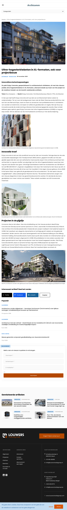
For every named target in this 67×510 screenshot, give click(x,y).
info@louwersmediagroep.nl (54, 462)
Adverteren (20, 454)
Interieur (5, 460)
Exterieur (5, 76)
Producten (12, 76)
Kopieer (44, 295)
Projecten (5, 457)
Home (3, 19)
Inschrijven (33, 375)
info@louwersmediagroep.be (54, 487)
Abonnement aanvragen (21, 463)
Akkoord (59, 506)
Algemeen (6, 454)
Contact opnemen (19, 458)
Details (51, 506)
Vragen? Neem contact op (51, 436)
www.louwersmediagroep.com (55, 495)
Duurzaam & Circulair (6, 467)
